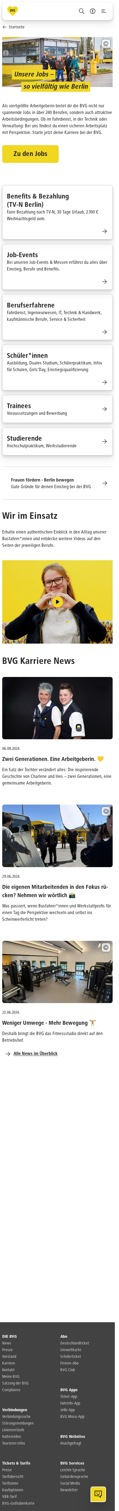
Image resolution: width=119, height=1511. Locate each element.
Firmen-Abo (69, 1363)
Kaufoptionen (12, 1490)
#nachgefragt (70, 1443)
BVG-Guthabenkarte (18, 1503)
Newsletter (69, 1490)
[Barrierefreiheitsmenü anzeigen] (92, 11)
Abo (63, 1337)
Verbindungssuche (16, 1417)
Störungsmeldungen (18, 1423)
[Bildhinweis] (106, 43)
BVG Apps (68, 1390)
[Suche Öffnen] (81, 11)
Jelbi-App (67, 1410)
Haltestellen (11, 1437)
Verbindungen (14, 1410)
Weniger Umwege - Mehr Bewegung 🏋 (49, 1023)
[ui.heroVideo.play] (57, 601)
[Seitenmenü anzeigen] (103, 11)
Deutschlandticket (74, 1343)
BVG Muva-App (72, 1417)
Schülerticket (70, 1357)
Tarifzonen (10, 1483)
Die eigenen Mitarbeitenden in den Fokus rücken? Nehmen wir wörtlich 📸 (55, 891)
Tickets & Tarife (16, 1463)
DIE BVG (9, 1337)
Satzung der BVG (15, 1383)
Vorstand (9, 1357)
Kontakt (8, 1370)
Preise (7, 1470)
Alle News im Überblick (36, 1054)
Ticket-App (68, 1397)
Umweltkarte (70, 1350)
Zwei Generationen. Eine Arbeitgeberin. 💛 (53, 759)
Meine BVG (11, 1377)
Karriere (8, 1363)
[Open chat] (98, 1494)
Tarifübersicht (13, 1477)
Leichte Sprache (72, 1470)
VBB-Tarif (9, 1497)
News (6, 1343)
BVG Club (67, 1370)
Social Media (70, 1483)
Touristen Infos (13, 1443)
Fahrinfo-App (70, 1403)
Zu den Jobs (30, 154)
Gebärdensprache (74, 1477)
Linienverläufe (13, 1430)
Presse (7, 1350)
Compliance (11, 1390)
